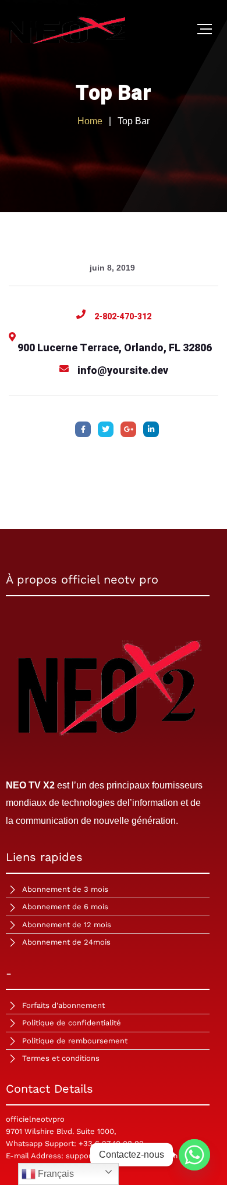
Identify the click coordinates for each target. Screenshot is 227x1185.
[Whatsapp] (194, 1154)
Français (55, 1174)
